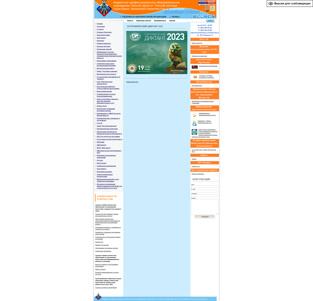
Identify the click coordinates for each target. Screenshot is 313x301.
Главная (100, 24)
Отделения (101, 26)
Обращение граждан (143, 20)
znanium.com (196, 166)
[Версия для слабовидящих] (290, 6)
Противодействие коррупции (107, 129)
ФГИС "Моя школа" (104, 148)
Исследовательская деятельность (109, 139)
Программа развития (104, 172)
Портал (194, 159)
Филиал (176, 17)
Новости (130, 20)
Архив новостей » (132, 82)
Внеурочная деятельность (106, 74)
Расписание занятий (104, 49)
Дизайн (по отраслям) (102, 245)
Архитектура (99, 242)
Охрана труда (102, 106)
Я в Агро (100, 160)
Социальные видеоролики (106, 166)
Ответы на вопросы (198, 174)
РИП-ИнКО (100, 142)
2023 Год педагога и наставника (108, 136)
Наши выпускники (103, 35)
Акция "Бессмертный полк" (107, 126)
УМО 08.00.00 (101, 145)
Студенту (100, 29)
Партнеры (100, 41)
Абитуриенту (101, 38)
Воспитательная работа (105, 68)
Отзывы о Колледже (104, 32)
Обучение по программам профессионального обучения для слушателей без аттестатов (109, 186)
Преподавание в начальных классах (106, 248)
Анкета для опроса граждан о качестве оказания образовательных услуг (107, 101)
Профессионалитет (104, 43)
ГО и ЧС (99, 123)
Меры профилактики (104, 91)
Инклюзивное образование (106, 61)
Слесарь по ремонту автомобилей (106, 287)
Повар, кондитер (100, 269)
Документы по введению (199, 56)
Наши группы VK (197, 43)
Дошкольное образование (103, 251)
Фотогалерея (101, 163)
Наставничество (197, 85)
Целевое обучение (103, 46)
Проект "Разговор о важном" (107, 71)
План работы (101, 169)
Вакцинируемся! (160, 20)
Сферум (172, 20)
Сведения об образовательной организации (144, 17)
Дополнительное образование (208, 66)
